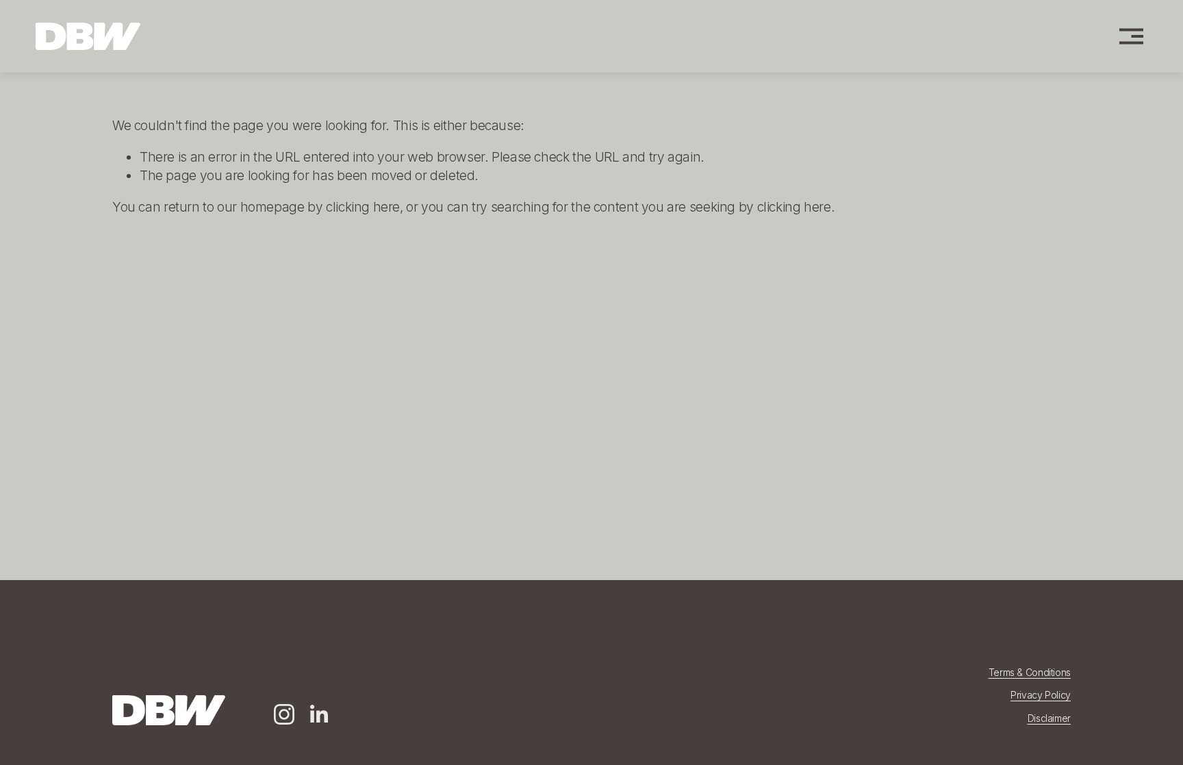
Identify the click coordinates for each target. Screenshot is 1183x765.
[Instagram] (284, 714)
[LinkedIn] (318, 714)
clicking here (363, 207)
